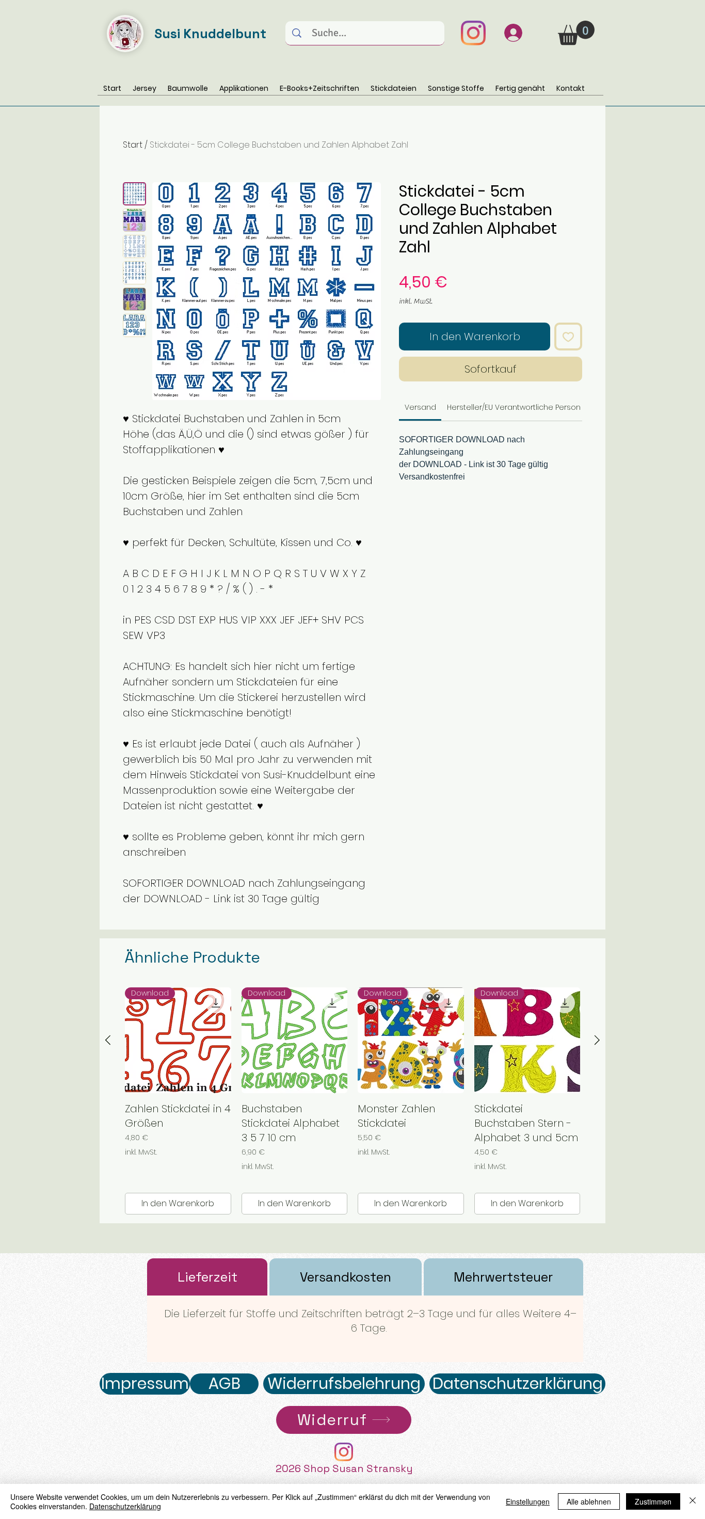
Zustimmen (653, 1501)
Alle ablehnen (589, 1501)
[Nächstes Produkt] (597, 1040)
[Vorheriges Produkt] (108, 1040)
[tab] (207, 1277)
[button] (576, 33)
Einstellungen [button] (528, 1501)
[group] (352, 1101)
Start (132, 145)
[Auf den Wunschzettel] (568, 336)
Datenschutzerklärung (125, 1506)
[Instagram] (473, 33)
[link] (420, 407)
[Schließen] (692, 1501)
